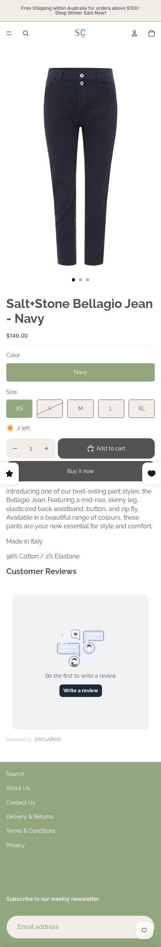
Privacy (15, 845)
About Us (18, 788)
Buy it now (80, 471)
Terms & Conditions (30, 831)
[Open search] (25, 33)
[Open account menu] (134, 33)
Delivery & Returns (29, 817)
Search (15, 774)
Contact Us (20, 802)
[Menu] (9, 33)
